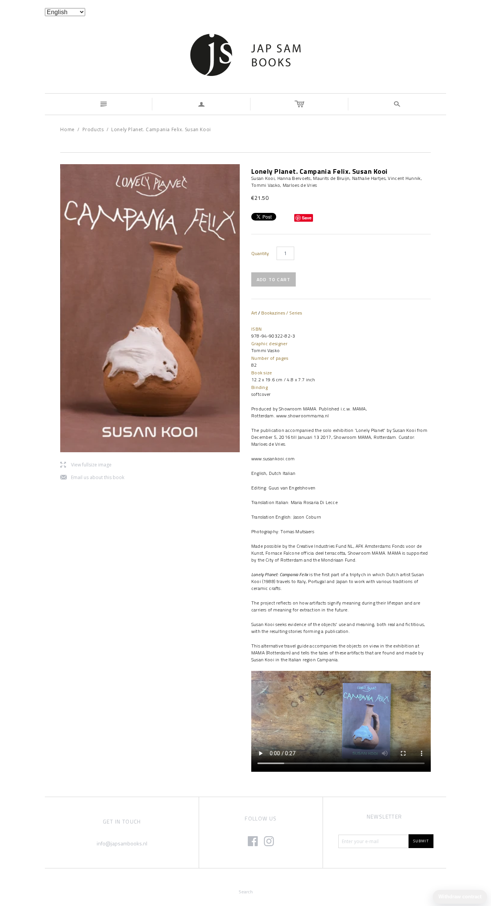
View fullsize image (86, 465)
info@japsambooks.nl (122, 843)
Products (93, 129)
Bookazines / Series (281, 312)
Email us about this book (92, 477)
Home (67, 129)
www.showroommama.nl (302, 415)
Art (254, 312)
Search (246, 891)
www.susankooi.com (273, 458)
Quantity (260, 253)
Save (306, 218)
